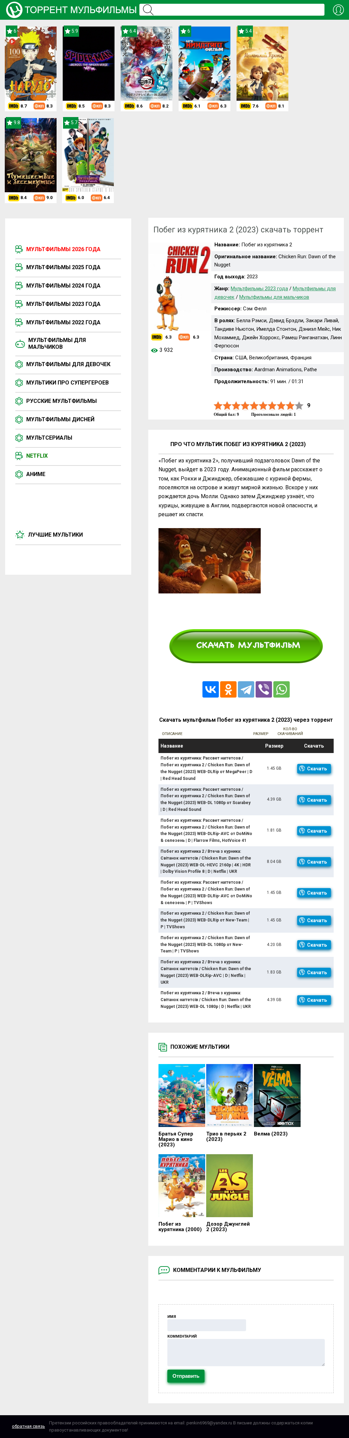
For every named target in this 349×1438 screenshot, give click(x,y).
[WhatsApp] (281, 689)
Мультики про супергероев (67, 382)
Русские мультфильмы (61, 401)
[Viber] (264, 689)
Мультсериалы (49, 438)
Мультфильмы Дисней (60, 419)
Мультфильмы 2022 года (63, 322)
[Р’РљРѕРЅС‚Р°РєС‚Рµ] (210, 689)
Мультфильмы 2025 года (63, 267)
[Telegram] (246, 689)
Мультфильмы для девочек (68, 364)
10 (299, 405)
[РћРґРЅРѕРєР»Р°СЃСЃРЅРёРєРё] (228, 689)
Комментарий (182, 1336)
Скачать (317, 768)
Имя (171, 1317)
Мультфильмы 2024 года (63, 285)
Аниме (35, 474)
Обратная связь (28, 1426)
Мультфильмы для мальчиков (57, 343)
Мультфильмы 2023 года (63, 304)
